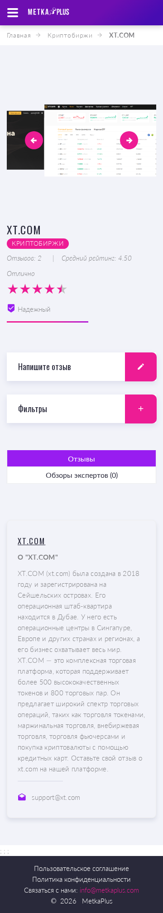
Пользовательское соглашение (81, 868)
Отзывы (81, 458)
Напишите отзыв (44, 366)
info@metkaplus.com (109, 890)
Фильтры (32, 408)
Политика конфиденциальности (81, 879)
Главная (19, 35)
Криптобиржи (70, 35)
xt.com (31, 541)
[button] (34, 140)
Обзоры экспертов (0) (82, 475)
